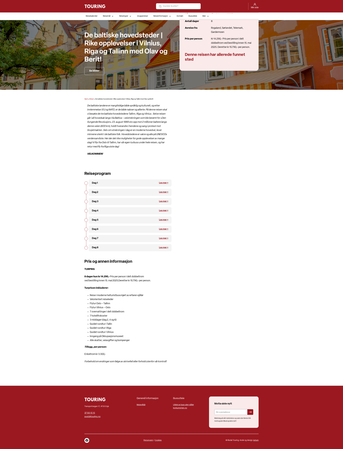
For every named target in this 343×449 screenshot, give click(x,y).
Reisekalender (92, 16)
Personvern (148, 440)
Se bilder (94, 71)
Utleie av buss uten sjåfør (183, 405)
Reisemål (106, 16)
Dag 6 (95, 229)
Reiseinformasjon (160, 16)
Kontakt (180, 16)
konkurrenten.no (180, 408)
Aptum (256, 440)
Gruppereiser (142, 16)
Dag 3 (95, 201)
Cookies (158, 440)
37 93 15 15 (89, 413)
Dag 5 (95, 220)
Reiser (92, 99)
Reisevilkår (141, 405)
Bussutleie (193, 16)
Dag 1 (95, 183)
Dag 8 (95, 247)
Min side (255, 8)
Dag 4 (95, 211)
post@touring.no (92, 417)
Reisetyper (123, 16)
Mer (204, 16)
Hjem (86, 99)
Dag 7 (95, 238)
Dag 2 (95, 192)
